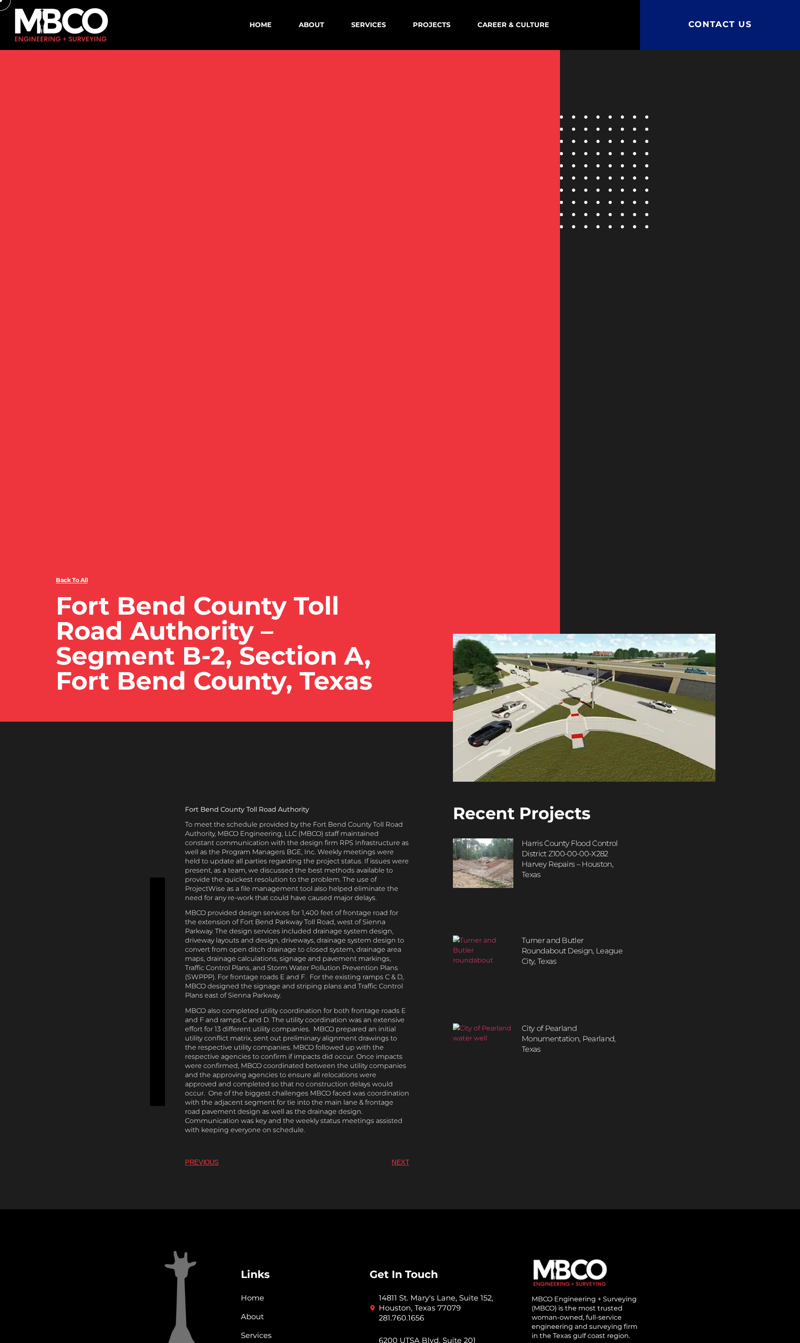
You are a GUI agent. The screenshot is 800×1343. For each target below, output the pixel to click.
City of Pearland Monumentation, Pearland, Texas (569, 1039)
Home (261, 25)
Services (368, 25)
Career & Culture (513, 25)
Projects (431, 25)
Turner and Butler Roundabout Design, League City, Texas (572, 951)
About (311, 25)
